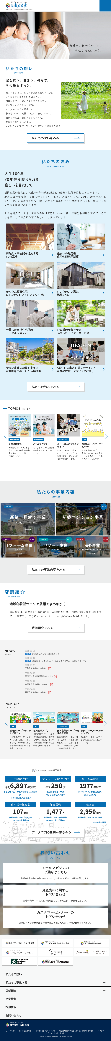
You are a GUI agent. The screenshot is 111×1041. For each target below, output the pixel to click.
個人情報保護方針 (25, 1031)
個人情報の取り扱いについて (45, 1031)
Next (106, 436)
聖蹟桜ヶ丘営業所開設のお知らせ (39, 676)
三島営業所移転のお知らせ (36, 668)
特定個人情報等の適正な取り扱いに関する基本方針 (76, 1031)
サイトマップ (10, 1031)
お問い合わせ (14, 1015)
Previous (5, 436)
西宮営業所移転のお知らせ (36, 692)
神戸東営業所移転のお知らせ (37, 684)
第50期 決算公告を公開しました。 (46, 654)
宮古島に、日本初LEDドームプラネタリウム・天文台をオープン (59, 661)
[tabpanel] (20, 437)
